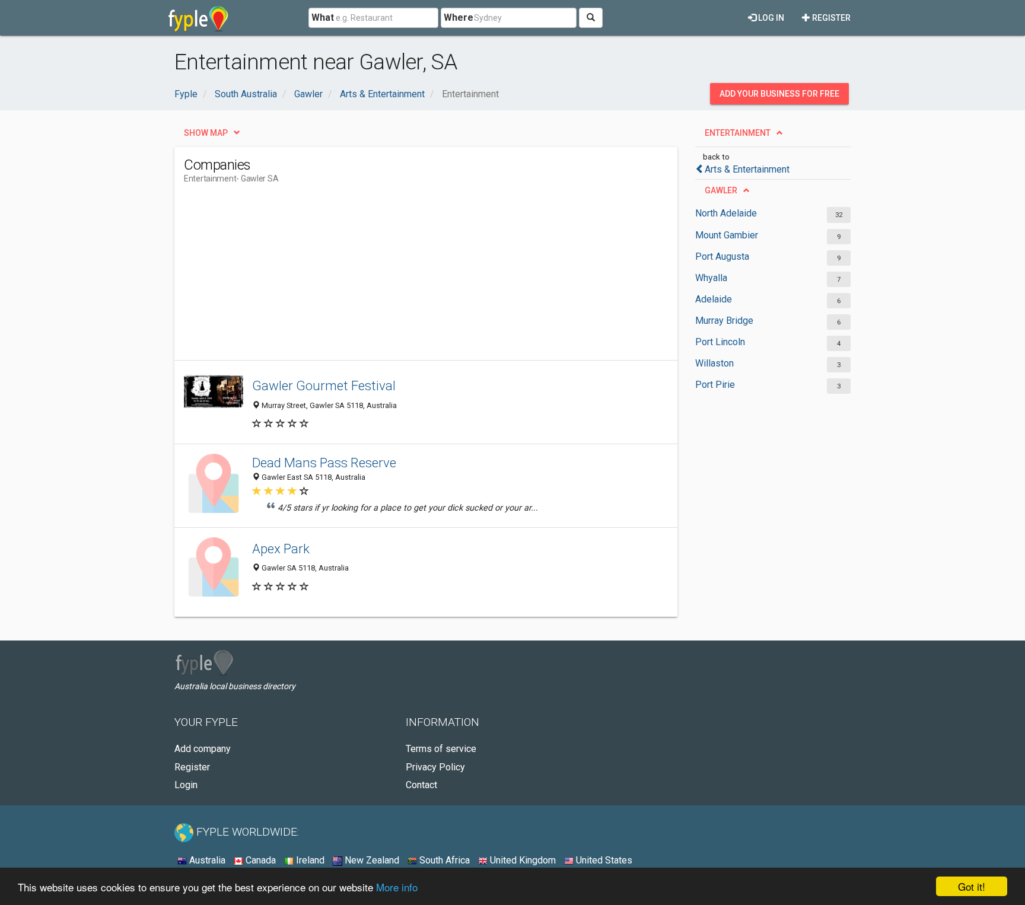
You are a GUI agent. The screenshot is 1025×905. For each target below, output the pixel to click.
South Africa (443, 860)
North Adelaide (726, 213)
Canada (259, 860)
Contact (421, 785)
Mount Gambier (726, 235)
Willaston (714, 363)
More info (397, 886)
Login (186, 785)
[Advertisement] (400, 277)
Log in (770, 18)
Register (830, 18)
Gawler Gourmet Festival (324, 385)
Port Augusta (722, 256)
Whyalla (711, 277)
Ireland (309, 860)
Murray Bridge (724, 320)
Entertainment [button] (738, 133)
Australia (206, 860)
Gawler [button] (721, 190)
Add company (202, 748)
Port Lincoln (720, 342)
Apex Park (281, 548)
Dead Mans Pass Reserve (324, 462)
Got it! (971, 886)
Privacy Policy (435, 767)
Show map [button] (206, 133)
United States (603, 860)
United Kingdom (522, 860)
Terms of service (441, 748)
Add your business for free (779, 93)
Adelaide (713, 299)
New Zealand (370, 860)
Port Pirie (715, 384)
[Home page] (198, 18)
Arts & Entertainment (747, 169)
